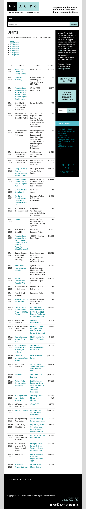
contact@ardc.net (64, 69)
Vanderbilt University (18, 79)
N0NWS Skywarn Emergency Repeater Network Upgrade (37, 457)
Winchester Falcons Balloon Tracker (37, 436)
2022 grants (14, 48)
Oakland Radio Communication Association (20, 383)
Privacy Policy (73, 498)
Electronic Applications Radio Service (21, 358)
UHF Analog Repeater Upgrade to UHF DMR (37, 347)
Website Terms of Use (70, 500)
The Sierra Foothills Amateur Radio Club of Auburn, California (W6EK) (21, 200)
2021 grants (14, 51)
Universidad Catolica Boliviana (21, 466)
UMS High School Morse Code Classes (21, 398)
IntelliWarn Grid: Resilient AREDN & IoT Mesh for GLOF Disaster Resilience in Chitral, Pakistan (37, 312)
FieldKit (17, 219)
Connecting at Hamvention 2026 (64, 137)
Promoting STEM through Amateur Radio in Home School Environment (37, 329)
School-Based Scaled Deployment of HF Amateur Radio (37, 367)
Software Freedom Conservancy (21, 300)
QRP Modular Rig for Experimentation (37, 420)
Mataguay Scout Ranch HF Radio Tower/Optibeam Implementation (36, 447)
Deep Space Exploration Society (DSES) (20, 71)
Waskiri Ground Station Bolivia (35, 466)
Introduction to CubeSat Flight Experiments (35, 412)
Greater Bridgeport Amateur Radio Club (21, 339)
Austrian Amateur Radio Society (21, 191)
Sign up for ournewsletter (67, 80)
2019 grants (14, 55)
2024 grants (14, 44)
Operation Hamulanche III (35, 321)
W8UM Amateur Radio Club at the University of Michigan (21, 348)
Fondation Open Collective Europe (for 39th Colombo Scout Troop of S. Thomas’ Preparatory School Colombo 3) (22, 242)
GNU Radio (18, 375)
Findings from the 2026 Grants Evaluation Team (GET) (66, 142)
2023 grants (14, 46)
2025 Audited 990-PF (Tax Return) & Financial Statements (66, 131)
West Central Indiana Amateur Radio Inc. (20, 268)
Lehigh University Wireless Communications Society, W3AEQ (21, 172)
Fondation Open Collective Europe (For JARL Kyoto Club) (21, 182)
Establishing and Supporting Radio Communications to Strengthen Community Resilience (37, 386)
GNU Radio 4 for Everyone (36, 376)
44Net (70, 59)
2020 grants (14, 53)
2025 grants (14, 42)
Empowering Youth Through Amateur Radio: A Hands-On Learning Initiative (37, 428)
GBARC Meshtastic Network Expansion (37, 338)
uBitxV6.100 (34, 404)
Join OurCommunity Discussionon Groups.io (67, 96)
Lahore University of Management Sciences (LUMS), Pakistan (21, 311)
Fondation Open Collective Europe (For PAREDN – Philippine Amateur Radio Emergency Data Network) (21, 93)
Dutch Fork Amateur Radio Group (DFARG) (20, 281)
